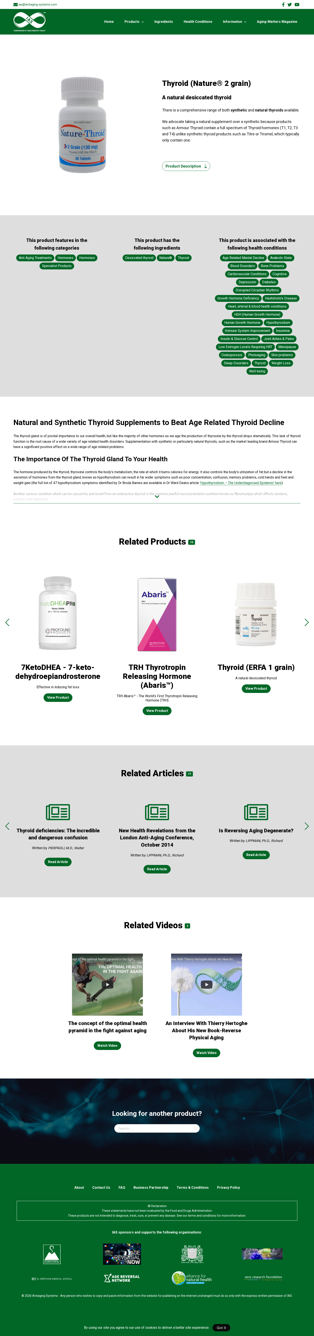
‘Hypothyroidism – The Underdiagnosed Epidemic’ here (241, 483)
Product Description (183, 166)
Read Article (58, 862)
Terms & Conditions (193, 1188)
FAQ (122, 1188)
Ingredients (163, 22)
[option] (57, 639)
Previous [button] (7, 622)
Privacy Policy (228, 1188)
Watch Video (107, 1046)
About (79, 1188)
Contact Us (101, 1188)
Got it (221, 1328)
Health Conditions (198, 22)
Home (109, 22)
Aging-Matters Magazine (277, 22)
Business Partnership (151, 1188)
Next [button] (307, 622)
